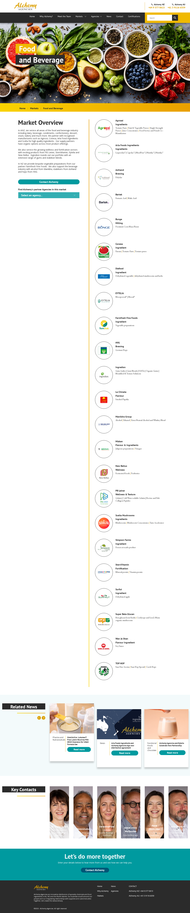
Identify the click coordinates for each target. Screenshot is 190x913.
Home (32, 16)
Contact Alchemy (48, 182)
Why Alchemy (103, 891)
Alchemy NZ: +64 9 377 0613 (141, 891)
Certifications (134, 16)
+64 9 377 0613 (156, 7)
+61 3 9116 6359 (176, 7)
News (109, 16)
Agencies (95, 16)
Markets (79, 16)
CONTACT (133, 886)
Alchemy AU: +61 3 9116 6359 (141, 895)
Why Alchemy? (46, 16)
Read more (79, 749)
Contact (119, 16)
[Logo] (25, 6)
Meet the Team (64, 16)
